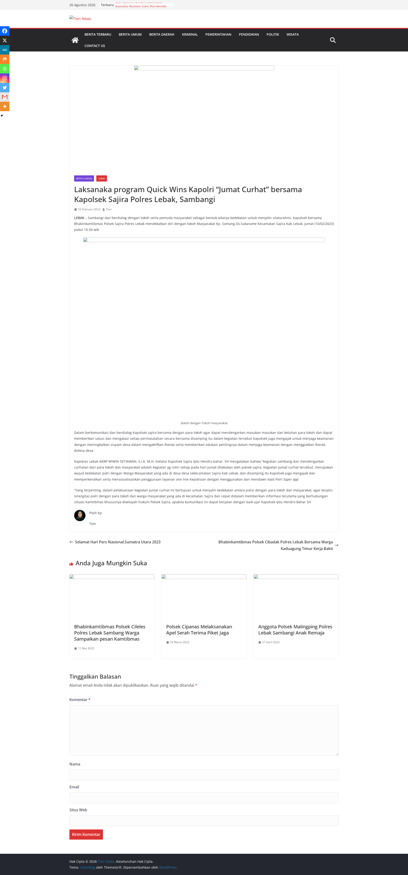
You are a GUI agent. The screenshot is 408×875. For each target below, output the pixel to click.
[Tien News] (75, 40)
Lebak (101, 178)
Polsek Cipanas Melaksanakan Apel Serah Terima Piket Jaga (199, 629)
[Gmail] (4, 97)
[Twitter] (4, 87)
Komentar (79, 699)
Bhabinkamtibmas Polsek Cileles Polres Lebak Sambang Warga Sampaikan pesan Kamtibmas (109, 632)
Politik (273, 34)
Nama (74, 764)
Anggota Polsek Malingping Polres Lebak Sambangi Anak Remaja (295, 629)
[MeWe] (4, 50)
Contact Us (95, 45)
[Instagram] (4, 78)
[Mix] (4, 59)
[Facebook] (4, 31)
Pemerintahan (218, 34)
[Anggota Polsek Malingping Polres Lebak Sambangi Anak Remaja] (296, 577)
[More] (4, 106)
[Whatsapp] (4, 68)
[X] (4, 40)
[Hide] (2, 116)
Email (74, 787)
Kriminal (190, 34)
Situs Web (78, 809)
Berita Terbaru (98, 34)
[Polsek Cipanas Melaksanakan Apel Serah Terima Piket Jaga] (204, 577)
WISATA (293, 34)
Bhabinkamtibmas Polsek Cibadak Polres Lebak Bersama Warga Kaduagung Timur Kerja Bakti (275, 545)
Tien (109, 209)
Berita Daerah (161, 34)
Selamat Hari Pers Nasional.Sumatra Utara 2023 (118, 542)
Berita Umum (130, 34)
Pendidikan (249, 34)
